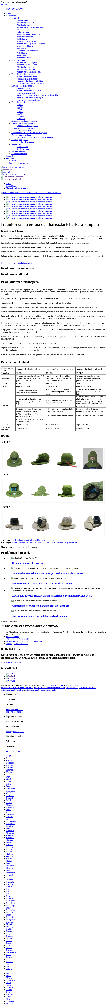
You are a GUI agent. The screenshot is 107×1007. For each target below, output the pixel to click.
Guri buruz (10, 158)
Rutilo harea (22, 39)
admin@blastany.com (15, 731)
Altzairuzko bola (18, 60)
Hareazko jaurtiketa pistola (22, 102)
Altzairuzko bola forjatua (27, 62)
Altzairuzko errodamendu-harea (30, 27)
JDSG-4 (20, 111)
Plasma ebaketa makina (21, 135)
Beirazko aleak (23, 30)
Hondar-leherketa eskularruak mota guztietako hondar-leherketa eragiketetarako (44, 542)
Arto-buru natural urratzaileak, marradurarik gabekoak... (43, 583)
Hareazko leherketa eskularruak (30, 90)
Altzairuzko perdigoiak (26, 23)
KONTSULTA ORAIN (11, 663)
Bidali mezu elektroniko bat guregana (16, 263)
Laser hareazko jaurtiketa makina (30, 83)
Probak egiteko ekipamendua (23, 123)
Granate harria (72, 687)
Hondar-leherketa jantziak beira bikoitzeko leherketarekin (34, 540)
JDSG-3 (20, 109)
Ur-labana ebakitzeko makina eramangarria (29, 132)
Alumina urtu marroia (25, 37)
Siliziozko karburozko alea (28, 51)
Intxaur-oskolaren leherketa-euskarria (49, 687)
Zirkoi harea (22, 53)
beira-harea (21, 55)
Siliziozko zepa (23, 149)
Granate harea (22, 20)
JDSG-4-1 (21, 116)
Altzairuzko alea (23, 25)
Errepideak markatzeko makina (24, 121)
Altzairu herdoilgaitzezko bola (29, 72)
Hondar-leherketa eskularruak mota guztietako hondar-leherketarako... (49, 573)
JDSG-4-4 (21, 118)
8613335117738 (13, 751)
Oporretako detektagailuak (27, 125)
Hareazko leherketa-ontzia (27, 76)
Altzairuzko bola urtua (26, 67)
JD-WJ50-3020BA (24, 130)
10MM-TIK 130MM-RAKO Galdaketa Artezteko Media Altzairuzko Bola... (52, 595)
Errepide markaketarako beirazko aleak (17, 687)
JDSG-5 (20, 114)
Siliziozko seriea (18, 144)
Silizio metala (22, 147)
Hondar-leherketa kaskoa (27, 93)
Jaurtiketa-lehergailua (25, 142)
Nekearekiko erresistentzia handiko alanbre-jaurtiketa (40, 605)
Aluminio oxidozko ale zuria (28, 34)
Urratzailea (15, 18)
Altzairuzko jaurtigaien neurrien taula (40, 690)
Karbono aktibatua (19, 154)
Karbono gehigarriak (20, 151)
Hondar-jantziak (23, 88)
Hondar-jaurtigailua (19, 140)
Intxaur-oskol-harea (25, 46)
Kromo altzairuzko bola (26, 69)
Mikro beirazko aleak (87, 687)
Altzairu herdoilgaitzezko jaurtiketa (31, 44)
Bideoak (9, 156)
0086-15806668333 (14, 710)
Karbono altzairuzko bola (27, 65)
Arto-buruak (22, 48)
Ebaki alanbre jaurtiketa (26, 41)
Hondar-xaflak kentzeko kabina (30, 81)
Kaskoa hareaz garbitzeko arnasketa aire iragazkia (37, 95)
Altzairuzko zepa (24, 58)
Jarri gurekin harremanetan (17, 163)
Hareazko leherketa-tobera (27, 79)
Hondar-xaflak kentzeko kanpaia (30, 97)
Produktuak (11, 16)
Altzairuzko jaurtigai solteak (12, 690)
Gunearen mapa (71, 685)
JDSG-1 (20, 104)
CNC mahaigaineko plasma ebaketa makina (35, 137)
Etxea (8, 13)
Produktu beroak (57, 685)
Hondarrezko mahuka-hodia (28, 100)
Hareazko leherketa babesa (22, 86)
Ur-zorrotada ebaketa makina (23, 128)
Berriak (14, 161)
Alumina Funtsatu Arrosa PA (27, 563)
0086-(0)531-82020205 (16, 712)
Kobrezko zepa (23, 32)
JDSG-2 (20, 107)
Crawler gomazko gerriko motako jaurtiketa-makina (39, 615)
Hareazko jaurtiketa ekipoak (23, 74)
